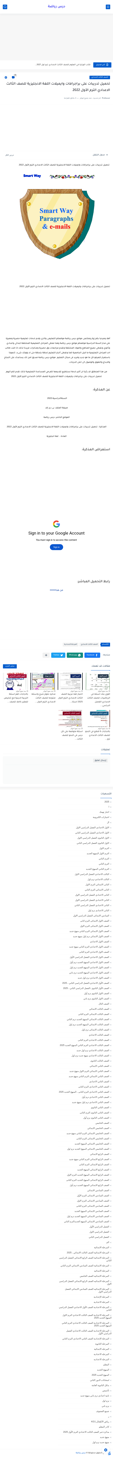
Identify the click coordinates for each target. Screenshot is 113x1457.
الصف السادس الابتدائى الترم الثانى (92, 1206)
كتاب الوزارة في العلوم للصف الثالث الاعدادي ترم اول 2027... (62, 65)
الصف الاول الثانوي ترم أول (96, 993)
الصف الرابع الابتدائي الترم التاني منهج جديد (89, 1159)
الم (107, 1242)
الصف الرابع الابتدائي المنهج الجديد (93, 1169)
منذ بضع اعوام (103, 691)
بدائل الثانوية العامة (100, 1385)
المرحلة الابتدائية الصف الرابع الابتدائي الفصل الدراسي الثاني (85, 1259)
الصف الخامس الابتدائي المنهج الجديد (92, 1143)
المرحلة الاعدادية (70, 644)
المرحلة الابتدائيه (101, 1270)
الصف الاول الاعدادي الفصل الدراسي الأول (89, 957)
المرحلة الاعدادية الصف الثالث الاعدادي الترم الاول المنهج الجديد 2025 (87, 1316)
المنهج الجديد (103, 1369)
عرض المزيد (10, 666)
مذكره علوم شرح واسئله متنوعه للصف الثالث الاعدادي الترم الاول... (43, 698)
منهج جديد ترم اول (100, 1442)
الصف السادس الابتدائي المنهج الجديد (91, 1211)
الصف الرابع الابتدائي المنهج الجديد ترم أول (89, 1185)
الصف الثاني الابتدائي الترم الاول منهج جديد (89, 1071)
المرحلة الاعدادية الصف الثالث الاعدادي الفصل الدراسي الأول (89, 1332)
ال (108, 822)
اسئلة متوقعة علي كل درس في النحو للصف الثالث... (72, 735)
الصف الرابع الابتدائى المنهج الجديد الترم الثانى (87, 1180)
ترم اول (105, 1401)
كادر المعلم (104, 1426)
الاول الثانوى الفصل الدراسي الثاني (93, 843)
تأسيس (105, 1390)
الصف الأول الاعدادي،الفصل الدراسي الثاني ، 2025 (85, 983)
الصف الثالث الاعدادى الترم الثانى (93, 1040)
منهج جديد (104, 1437)
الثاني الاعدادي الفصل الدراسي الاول (92, 900)
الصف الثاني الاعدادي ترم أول (95, 1097)
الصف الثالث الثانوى (99, 1060)
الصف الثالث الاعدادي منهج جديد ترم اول (90, 1055)
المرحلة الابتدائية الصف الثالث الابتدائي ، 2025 (88, 1252)
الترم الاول (104, 848)
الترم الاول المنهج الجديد (98, 853)
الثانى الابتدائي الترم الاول (97, 884)
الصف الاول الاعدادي (99, 941)
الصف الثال (104, 1003)
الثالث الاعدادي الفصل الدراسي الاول (92, 874)
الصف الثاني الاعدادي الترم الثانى (93, 1086)
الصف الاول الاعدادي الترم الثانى (94, 952)
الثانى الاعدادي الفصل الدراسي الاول (92, 895)
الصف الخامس (102, 1123)
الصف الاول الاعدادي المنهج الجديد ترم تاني (89, 972)
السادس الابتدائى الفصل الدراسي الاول (91, 915)
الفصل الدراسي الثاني (99, 1237)
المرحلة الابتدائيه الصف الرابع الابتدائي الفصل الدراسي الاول (85, 1282)
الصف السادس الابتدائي (98, 1190)
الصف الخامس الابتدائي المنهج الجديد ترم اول (88, 1149)
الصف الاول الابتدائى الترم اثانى (94, 920)
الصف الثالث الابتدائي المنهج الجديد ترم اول (89, 1024)
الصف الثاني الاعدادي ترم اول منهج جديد (90, 1102)
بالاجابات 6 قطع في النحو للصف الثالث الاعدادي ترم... (97, 735)
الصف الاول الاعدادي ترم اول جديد (93, 978)
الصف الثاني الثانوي (100, 1107)
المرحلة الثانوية (102, 1344)
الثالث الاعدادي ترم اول (98, 879)
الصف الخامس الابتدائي (98, 1128)
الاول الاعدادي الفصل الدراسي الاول (92, 827)
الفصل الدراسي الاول (99, 1232)
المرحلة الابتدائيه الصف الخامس (94, 1276)
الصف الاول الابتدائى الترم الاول (94, 926)
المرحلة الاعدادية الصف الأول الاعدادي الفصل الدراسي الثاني (85, 1308)
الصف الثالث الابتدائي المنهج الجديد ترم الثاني (88, 1019)
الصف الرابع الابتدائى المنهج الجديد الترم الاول (88, 1175)
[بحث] (5, 7)
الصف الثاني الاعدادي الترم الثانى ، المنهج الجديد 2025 (84, 1092)
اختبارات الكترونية (101, 817)
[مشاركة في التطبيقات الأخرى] (46, 655)
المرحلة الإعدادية (101, 1297)
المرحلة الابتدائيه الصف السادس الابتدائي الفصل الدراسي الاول (88, 1290)
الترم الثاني (104, 863)
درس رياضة (56, 7)
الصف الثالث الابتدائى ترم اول (95, 1029)
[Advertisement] (56, 37)
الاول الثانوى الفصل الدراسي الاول (93, 838)
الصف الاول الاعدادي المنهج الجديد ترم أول (89, 962)
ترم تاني (105, 1406)
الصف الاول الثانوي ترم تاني (96, 998)
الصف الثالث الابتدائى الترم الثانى (93, 1014)
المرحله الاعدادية (101, 1354)
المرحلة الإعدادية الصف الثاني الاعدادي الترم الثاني (85, 1338)
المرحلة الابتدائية (101, 1247)
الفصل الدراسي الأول (99, 1226)
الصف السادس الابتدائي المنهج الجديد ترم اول (88, 1216)
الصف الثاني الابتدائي (99, 1066)
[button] (92, 655)
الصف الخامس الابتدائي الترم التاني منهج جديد (88, 1133)
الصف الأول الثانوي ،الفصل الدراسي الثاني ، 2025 (86, 988)
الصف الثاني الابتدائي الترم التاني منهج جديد (89, 1076)
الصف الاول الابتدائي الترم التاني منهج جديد (89, 931)
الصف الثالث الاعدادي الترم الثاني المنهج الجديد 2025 (84, 1045)
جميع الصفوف (102, 1411)
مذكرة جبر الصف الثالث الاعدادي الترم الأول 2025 (86, 1432)
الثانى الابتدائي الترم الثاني (97, 889)
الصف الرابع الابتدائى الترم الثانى (94, 1164)
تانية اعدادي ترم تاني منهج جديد (94, 1395)
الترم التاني (104, 858)
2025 (106, 801)
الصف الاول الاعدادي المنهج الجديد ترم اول (89, 967)
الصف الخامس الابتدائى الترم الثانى (92, 1138)
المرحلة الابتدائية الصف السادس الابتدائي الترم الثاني (84, 1265)
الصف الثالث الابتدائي (99, 1009)
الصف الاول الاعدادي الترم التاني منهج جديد (89, 946)
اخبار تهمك (104, 812)
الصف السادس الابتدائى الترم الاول (93, 1200)
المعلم (106, 1364)
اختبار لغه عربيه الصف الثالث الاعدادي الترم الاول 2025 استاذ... (70, 698)
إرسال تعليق (100, 760)
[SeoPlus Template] (109, 1453)
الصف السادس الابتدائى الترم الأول (93, 1195)
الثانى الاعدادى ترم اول (98, 910)
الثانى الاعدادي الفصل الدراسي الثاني (91, 905)
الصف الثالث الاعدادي (99, 77)
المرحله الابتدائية (101, 1349)
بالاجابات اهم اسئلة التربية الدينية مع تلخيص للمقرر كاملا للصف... (16, 698)
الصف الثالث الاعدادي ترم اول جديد (93, 1050)
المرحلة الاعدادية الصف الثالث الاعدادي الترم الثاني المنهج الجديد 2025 (87, 1324)
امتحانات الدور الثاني (99, 1380)
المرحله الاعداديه (101, 1359)
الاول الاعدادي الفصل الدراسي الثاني (92, 832)
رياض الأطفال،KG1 (100, 1421)
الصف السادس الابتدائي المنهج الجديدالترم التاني (86, 1221)
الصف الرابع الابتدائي (99, 1154)
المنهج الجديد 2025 (100, 1375)
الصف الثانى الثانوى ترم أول (96, 1117)
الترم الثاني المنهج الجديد (97, 869)
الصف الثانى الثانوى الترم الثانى (94, 1112)
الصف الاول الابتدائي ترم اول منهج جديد (91, 936)
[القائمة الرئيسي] (108, 7)
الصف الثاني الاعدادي (99, 1081)
